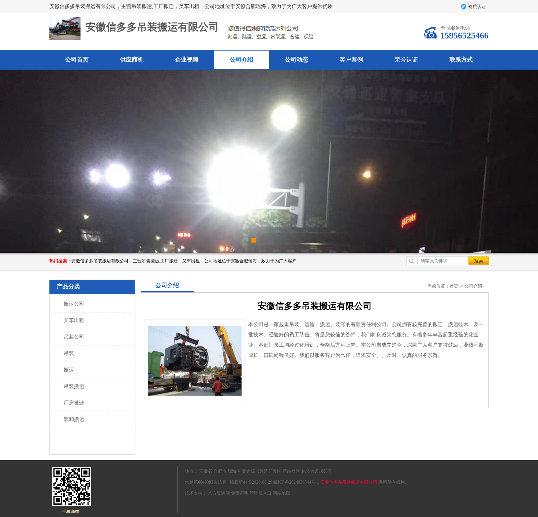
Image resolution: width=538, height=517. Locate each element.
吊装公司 (74, 337)
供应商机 (131, 59)
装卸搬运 (74, 419)
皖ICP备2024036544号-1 (296, 482)
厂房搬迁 (74, 403)
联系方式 (461, 59)
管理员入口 (261, 493)
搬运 (69, 370)
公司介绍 (241, 59)
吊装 (69, 353)
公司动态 (296, 59)
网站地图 (281, 493)
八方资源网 (219, 493)
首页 (453, 286)
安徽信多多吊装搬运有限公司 (348, 482)
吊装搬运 (74, 386)
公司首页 (77, 59)
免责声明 (240, 493)
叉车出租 (74, 320)
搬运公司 (74, 304)
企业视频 (186, 59)
